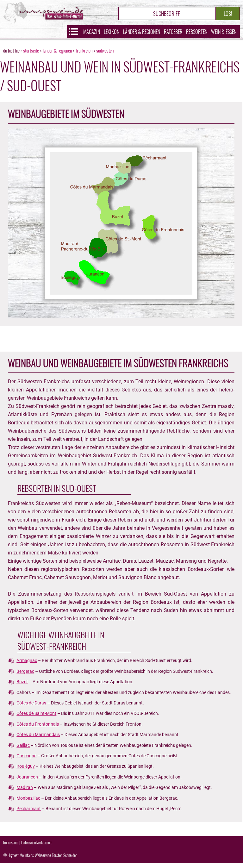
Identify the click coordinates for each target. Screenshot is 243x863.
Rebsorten (196, 31)
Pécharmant (28, 808)
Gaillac (23, 745)
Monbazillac (28, 798)
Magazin (91, 31)
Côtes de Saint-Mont (36, 713)
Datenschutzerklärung (36, 842)
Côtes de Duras (31, 702)
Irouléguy (25, 766)
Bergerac (25, 671)
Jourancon (27, 776)
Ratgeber (173, 31)
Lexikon (111, 31)
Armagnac (26, 660)
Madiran (24, 787)
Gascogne (26, 755)
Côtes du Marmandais (38, 734)
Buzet (22, 681)
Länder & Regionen (141, 31)
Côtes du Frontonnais (37, 724)
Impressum (10, 842)
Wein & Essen (223, 31)
